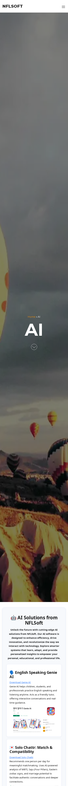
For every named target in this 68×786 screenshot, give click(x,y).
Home (31, 316)
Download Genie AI (20, 682)
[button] (63, 7)
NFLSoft (12, 6)
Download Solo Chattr (21, 757)
